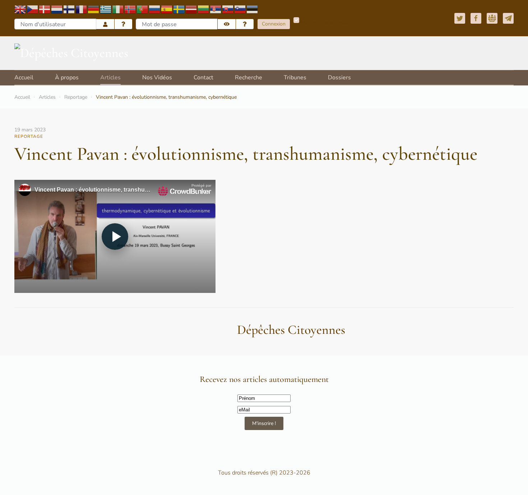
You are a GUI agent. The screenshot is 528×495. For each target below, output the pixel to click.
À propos (67, 77)
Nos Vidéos (157, 77)
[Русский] (155, 8)
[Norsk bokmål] (130, 8)
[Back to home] (71, 53)
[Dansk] (45, 8)
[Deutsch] (94, 8)
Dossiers (339, 77)
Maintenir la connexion (326, 22)
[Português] (142, 8)
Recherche (248, 77)
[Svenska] (179, 8)
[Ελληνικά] (106, 8)
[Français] (81, 8)
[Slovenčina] (228, 8)
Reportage (75, 97)
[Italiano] (118, 8)
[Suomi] (69, 8)
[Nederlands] (57, 8)
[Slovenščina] (240, 8)
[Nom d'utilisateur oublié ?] (123, 24)
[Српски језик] (216, 8)
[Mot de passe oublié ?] (245, 24)
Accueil (23, 77)
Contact (203, 77)
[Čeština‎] (33, 8)
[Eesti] (252, 8)
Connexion (274, 23)
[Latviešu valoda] (191, 8)
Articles (110, 77)
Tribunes (295, 77)
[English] (20, 8)
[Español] (167, 8)
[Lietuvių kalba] (204, 8)
